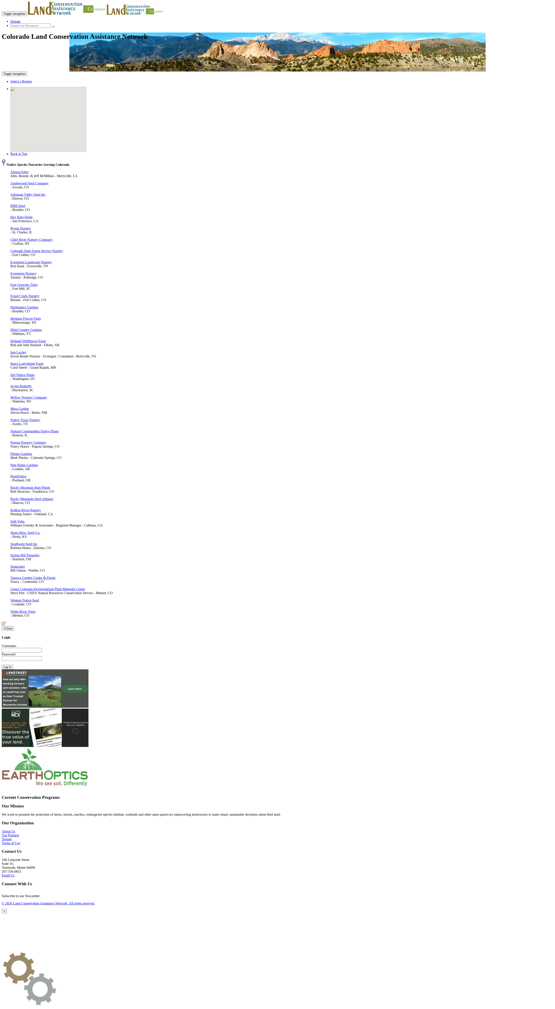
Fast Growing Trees (24, 285)
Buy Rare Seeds (21, 217)
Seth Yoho (17, 521)
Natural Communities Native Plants (34, 431)
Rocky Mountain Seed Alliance (31, 499)
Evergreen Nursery (23, 273)
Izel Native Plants (22, 375)
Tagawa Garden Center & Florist (32, 578)
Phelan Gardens (21, 454)
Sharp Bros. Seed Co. (25, 533)
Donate (15, 21)
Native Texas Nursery (25, 420)
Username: (9, 646)
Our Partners (10, 835)
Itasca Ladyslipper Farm (26, 363)
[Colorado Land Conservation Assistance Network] (67, 13)
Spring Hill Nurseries (24, 555)
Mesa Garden (19, 409)
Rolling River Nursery (25, 510)
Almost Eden (19, 172)
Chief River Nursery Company (31, 239)
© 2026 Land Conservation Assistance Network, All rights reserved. (48, 903)
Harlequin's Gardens (24, 307)
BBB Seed (17, 206)
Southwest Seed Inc (24, 544)
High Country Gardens (26, 330)
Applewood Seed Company (29, 183)
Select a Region (21, 81)
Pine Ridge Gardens (24, 465)
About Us (8, 831)
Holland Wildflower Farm (28, 341)
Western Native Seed (24, 600)
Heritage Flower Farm (25, 318)
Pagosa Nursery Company (28, 442)
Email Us (8, 875)
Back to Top (18, 154)
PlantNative (18, 476)
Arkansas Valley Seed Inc (28, 194)
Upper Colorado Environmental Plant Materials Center (47, 589)
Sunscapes (17, 566)
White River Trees (22, 611)
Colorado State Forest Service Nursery (36, 251)
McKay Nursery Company (28, 397)
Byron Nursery (20, 228)
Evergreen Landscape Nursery (31, 262)
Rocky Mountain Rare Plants (30, 487)
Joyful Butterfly (21, 386)
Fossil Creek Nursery (24, 296)
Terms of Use (11, 843)
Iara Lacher (18, 352)
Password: (9, 654)
